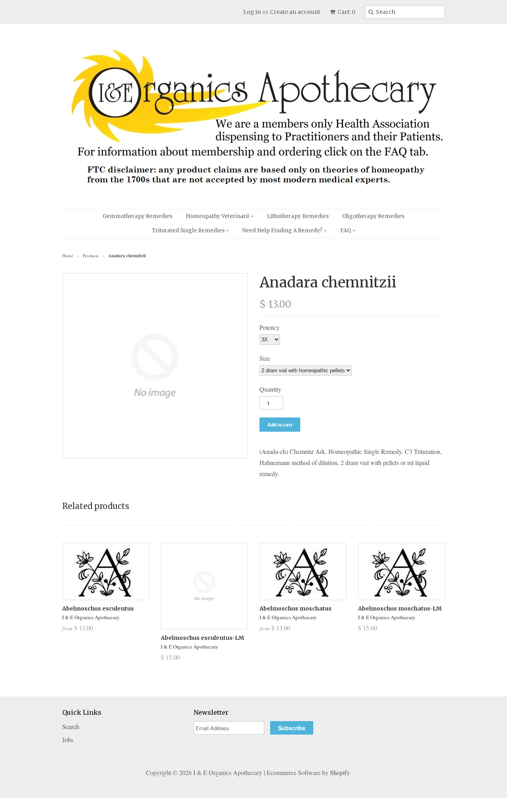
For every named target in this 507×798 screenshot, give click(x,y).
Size (264, 358)
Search (70, 726)
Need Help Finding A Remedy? (283, 230)
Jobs (67, 739)
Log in (252, 11)
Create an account (295, 11)
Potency (269, 327)
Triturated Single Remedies (189, 230)
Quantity (270, 389)
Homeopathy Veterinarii (218, 216)
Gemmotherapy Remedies (137, 216)
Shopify (340, 772)
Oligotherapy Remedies (373, 216)
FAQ (346, 230)
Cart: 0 (345, 11)
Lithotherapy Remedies (298, 216)
